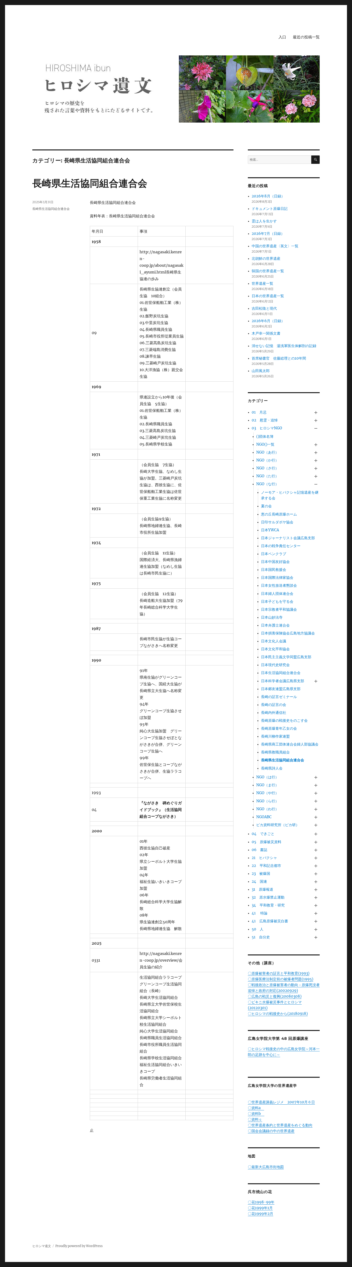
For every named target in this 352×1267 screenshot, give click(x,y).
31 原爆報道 (262, 889)
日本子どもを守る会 (277, 601)
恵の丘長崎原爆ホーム (279, 514)
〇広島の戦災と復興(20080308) (274, 996)
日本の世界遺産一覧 (268, 296)
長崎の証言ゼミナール (279, 696)
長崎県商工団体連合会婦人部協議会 (289, 744)
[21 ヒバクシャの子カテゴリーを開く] (316, 858)
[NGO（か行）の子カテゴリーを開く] (316, 460)
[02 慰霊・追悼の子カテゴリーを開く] (316, 420)
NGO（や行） (267, 793)
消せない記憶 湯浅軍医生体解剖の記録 (284, 345)
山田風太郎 (261, 370)
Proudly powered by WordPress (79, 1246)
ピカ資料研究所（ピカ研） (277, 825)
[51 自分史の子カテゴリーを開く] (316, 937)
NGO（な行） (267, 484)
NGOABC (264, 817)
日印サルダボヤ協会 (277, 522)
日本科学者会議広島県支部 (282, 681)
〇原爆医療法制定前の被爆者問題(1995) (280, 979)
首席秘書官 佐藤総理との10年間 (279, 358)
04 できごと (263, 833)
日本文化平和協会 (275, 649)
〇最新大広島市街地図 (266, 1167)
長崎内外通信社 (273, 712)
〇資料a (256, 1108)
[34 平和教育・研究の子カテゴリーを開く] (316, 905)
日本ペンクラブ (273, 553)
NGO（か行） (267, 460)
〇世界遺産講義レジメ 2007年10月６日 (281, 1102)
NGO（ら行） (267, 801)
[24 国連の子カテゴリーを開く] (316, 881)
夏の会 (266, 506)
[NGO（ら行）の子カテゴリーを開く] (316, 801)
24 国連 (259, 881)
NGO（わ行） (267, 809)
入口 (282, 37)
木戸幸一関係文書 (266, 333)
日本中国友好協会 (275, 561)
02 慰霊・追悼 (265, 420)
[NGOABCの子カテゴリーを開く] (316, 817)
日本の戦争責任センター (281, 546)
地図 (251, 1156)
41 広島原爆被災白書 (270, 921)
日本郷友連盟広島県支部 (281, 689)
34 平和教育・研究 (268, 905)
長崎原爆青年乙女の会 (279, 728)
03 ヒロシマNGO (267, 428)
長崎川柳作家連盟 (275, 736)
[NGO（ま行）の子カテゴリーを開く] (316, 785)
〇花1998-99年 (261, 1202)
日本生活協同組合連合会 (281, 672)
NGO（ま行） (267, 785)
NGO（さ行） (267, 468)
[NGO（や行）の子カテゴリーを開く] (316, 793)
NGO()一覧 (265, 444)
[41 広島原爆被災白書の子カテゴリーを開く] (316, 921)
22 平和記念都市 (266, 865)
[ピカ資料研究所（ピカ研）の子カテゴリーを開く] (316, 825)
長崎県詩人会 (272, 768)
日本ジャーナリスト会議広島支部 (288, 538)
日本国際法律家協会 (277, 577)
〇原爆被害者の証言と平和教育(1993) (278, 973)
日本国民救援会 (273, 569)
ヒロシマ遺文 (41, 1246)
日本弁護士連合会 (275, 625)
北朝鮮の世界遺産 (266, 258)
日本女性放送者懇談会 (279, 585)
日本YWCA (270, 530)
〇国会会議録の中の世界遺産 (271, 1131)
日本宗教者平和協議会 (279, 609)
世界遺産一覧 (262, 283)
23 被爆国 (261, 873)
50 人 (257, 929)
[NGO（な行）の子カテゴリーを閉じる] (316, 484)
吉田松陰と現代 (264, 308)
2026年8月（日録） (268, 196)
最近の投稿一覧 (306, 37)
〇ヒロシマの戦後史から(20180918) (278, 1013)
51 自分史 (261, 937)
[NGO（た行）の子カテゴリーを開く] (316, 476)
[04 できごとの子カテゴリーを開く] (316, 834)
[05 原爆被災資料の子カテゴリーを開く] (316, 842)
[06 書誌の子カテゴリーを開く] (316, 850)
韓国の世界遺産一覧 (268, 271)
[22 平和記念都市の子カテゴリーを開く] (316, 866)
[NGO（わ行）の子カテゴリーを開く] (316, 809)
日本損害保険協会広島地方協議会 (288, 633)
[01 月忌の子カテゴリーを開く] (316, 412)
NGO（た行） (267, 476)
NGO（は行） (267, 777)
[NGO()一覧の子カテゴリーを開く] (316, 444)
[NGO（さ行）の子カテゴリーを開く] (316, 468)
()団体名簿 (264, 436)
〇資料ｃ (255, 1119)
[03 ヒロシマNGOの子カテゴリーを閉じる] (316, 428)
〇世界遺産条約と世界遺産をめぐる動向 (280, 1125)
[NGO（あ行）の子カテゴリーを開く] (316, 452)
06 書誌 (259, 849)
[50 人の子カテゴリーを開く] (316, 929)
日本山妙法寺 (272, 617)
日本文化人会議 (273, 641)
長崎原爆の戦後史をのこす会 (284, 720)
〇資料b (256, 1113)
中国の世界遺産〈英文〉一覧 (275, 246)
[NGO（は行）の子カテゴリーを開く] (316, 777)
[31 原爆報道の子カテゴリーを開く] (316, 889)
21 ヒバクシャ (264, 857)
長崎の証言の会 (273, 704)
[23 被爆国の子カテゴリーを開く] (316, 873)
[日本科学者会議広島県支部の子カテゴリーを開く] (316, 681)
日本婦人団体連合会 (277, 593)
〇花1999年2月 (260, 1213)
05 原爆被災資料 (266, 842)
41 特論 (259, 913)
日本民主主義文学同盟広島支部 (286, 657)
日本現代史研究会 (275, 665)
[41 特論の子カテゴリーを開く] (316, 913)
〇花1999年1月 (260, 1208)
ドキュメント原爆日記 (270, 208)
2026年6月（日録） (268, 321)
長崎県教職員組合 (275, 752)
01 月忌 (259, 412)
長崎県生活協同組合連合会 (89, 183)
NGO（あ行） (267, 452)
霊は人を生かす (266, 221)
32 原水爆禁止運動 (268, 897)
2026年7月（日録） (268, 233)
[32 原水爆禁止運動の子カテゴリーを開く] (316, 897)
